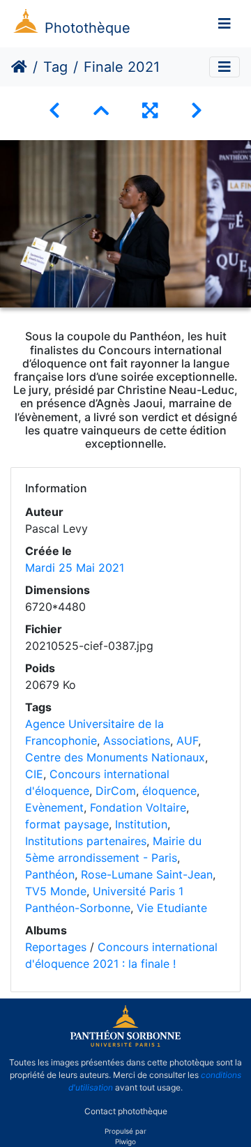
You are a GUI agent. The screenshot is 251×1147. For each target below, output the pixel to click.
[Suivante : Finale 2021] (196, 110)
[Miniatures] (101, 110)
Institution (141, 824)
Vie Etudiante (172, 908)
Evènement (54, 807)
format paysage (67, 824)
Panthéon (50, 874)
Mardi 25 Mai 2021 (74, 568)
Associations (136, 740)
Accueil (19, 66)
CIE (34, 774)
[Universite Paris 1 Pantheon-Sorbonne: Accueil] (125, 1044)
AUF (187, 740)
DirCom (116, 791)
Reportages (55, 947)
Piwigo (125, 1141)
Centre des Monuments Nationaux (115, 757)
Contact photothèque (125, 1111)
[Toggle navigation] (224, 23)
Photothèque (87, 28)
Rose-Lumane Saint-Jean (147, 874)
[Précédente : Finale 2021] (54, 110)
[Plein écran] (150, 110)
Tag (55, 67)
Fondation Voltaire (138, 807)
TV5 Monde (55, 891)
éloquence (169, 791)
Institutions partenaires (85, 841)
